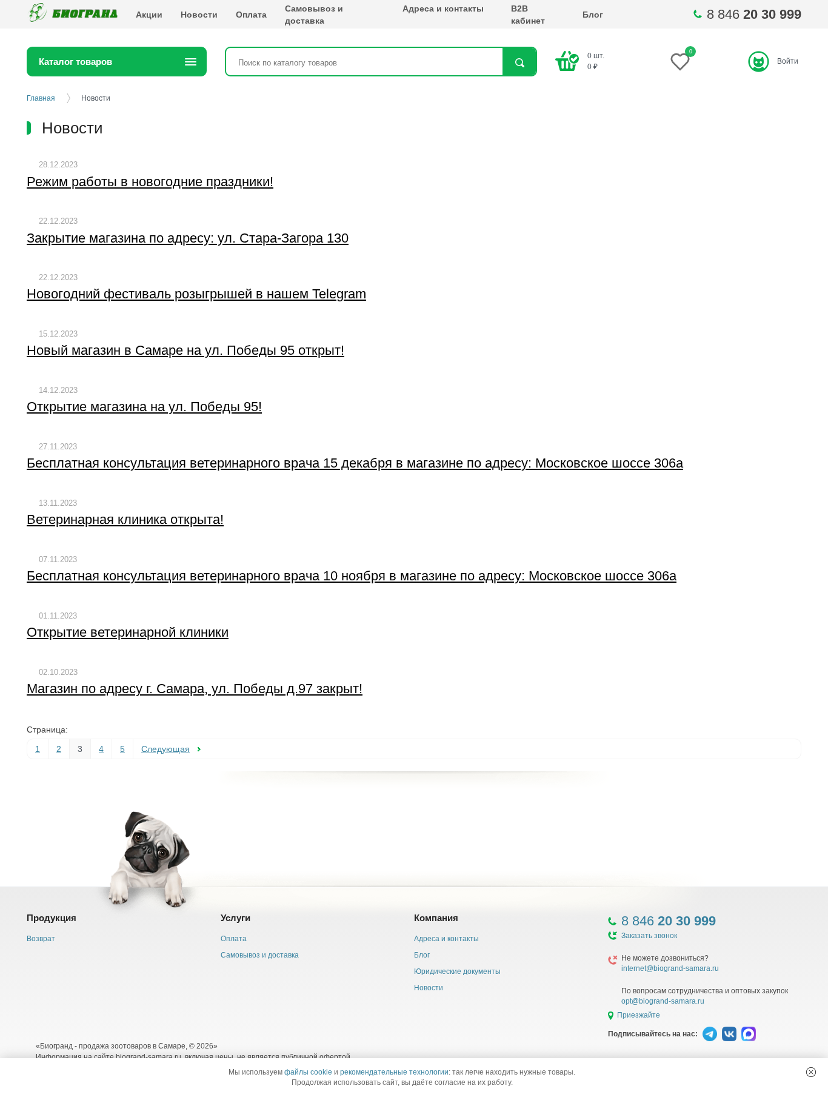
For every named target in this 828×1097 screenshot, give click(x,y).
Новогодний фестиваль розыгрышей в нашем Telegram (196, 293)
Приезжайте (638, 1015)
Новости (199, 14)
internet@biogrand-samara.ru (670, 968)
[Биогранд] (72, 14)
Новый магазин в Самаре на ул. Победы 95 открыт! (185, 350)
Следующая (165, 749)
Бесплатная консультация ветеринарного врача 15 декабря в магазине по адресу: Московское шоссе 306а (355, 463)
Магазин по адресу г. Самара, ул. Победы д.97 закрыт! (194, 688)
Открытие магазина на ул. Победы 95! (144, 406)
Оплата (251, 14)
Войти (787, 61)
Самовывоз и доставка (314, 14)
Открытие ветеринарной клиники (128, 632)
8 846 (754, 14)
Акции (149, 14)
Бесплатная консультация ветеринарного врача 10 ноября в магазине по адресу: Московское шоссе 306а (351, 575)
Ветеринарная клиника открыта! (125, 519)
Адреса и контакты (443, 8)
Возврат (41, 938)
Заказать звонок (649, 935)
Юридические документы (457, 971)
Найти (519, 63)
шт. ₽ (595, 61)
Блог (593, 14)
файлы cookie (308, 1072)
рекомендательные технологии (394, 1072)
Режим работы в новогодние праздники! (150, 181)
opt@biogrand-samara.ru (662, 1001)
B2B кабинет (528, 14)
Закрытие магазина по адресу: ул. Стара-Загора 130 (188, 238)
